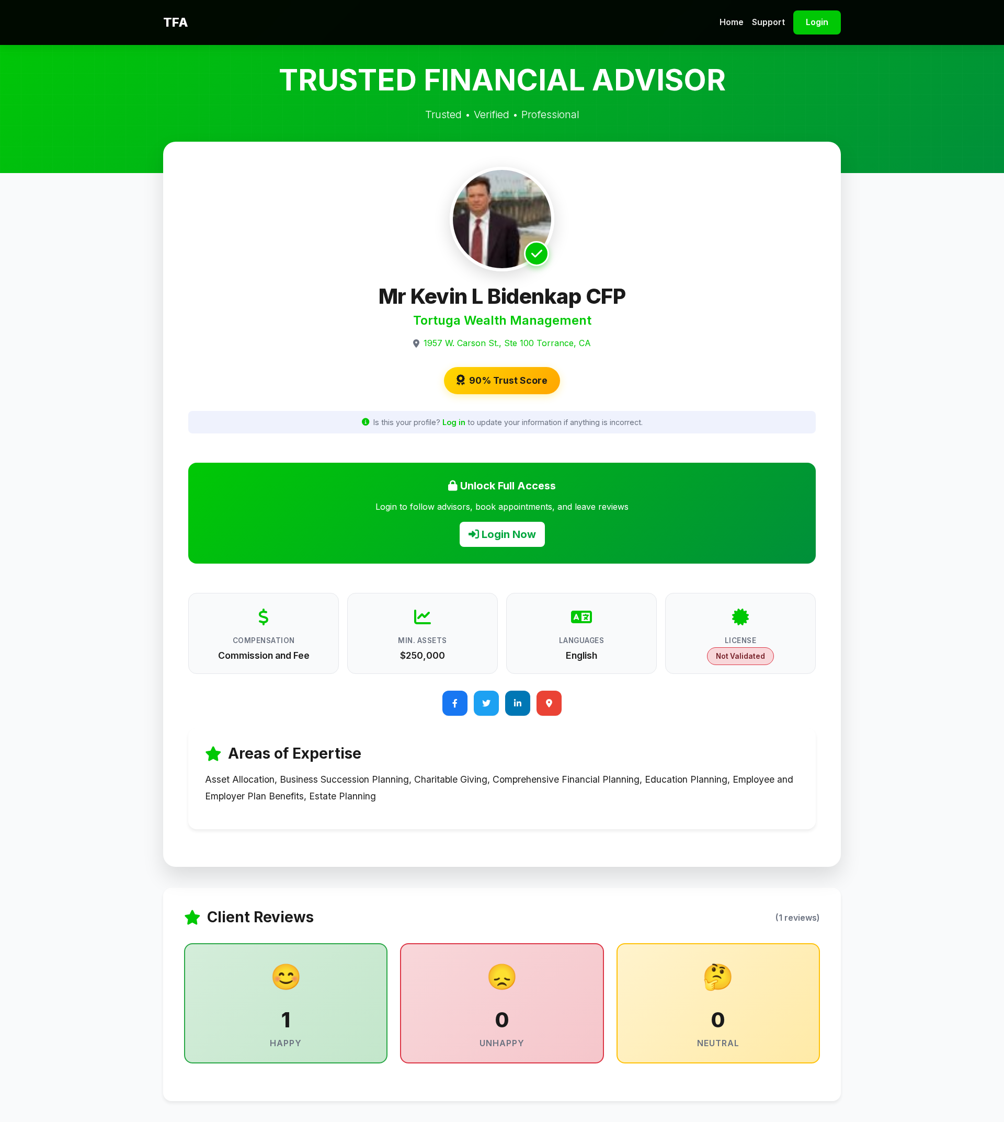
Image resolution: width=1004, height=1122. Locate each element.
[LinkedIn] (517, 703)
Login (817, 22)
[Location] (549, 703)
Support (768, 22)
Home (732, 22)
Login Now (507, 534)
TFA (175, 22)
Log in (453, 422)
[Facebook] (454, 703)
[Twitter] (486, 703)
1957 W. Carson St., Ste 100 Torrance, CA (507, 343)
